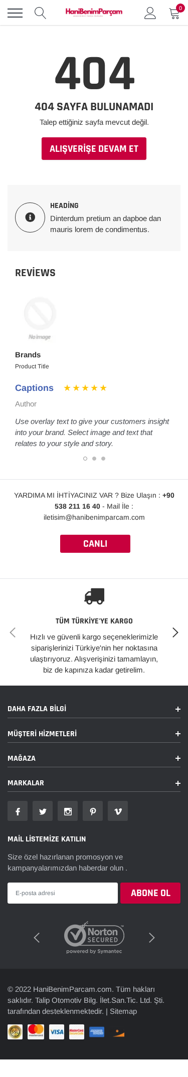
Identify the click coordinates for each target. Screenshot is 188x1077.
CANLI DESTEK (95, 545)
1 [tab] (85, 459)
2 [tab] (94, 459)
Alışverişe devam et (94, 148)
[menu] (15, 13)
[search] (41, 13)
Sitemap (123, 1011)
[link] (18, 811)
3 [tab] (103, 459)
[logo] (94, 13)
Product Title (32, 366)
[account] (150, 13)
